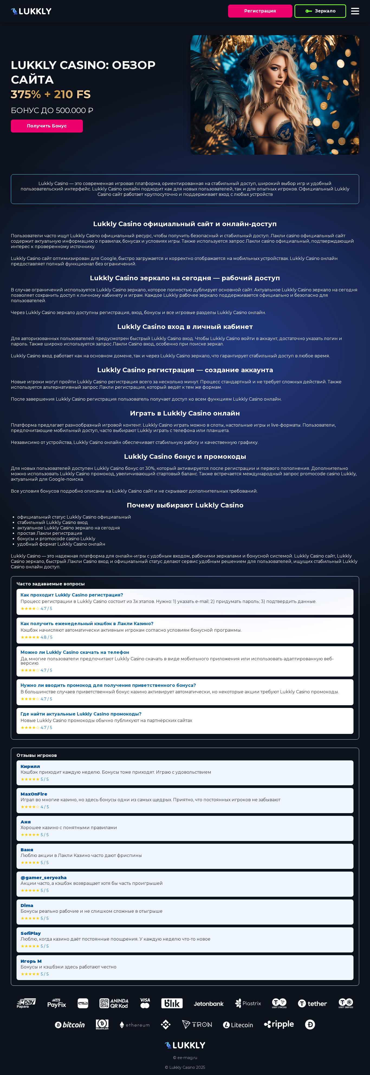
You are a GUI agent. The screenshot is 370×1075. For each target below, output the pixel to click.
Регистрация (260, 11)
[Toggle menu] (355, 11)
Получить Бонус (47, 125)
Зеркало (325, 11)
